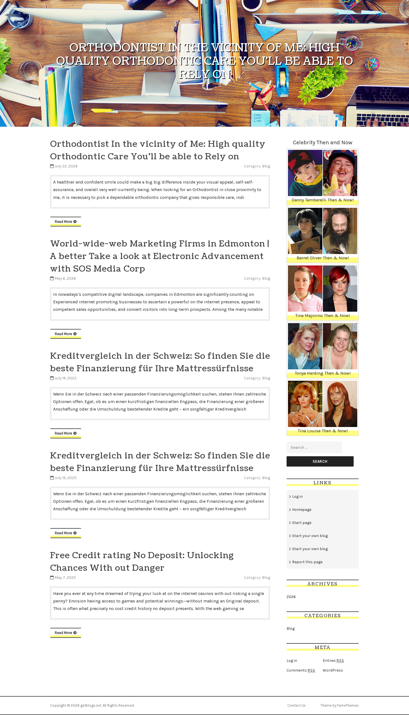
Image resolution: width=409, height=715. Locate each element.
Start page (301, 522)
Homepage (301, 509)
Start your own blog (310, 535)
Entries (333, 660)
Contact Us (296, 705)
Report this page (307, 562)
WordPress (333, 670)
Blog (266, 166)
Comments (301, 670)
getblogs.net (90, 705)
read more (63, 221)
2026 (291, 596)
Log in (297, 496)
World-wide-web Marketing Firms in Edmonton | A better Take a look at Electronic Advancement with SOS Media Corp (159, 256)
